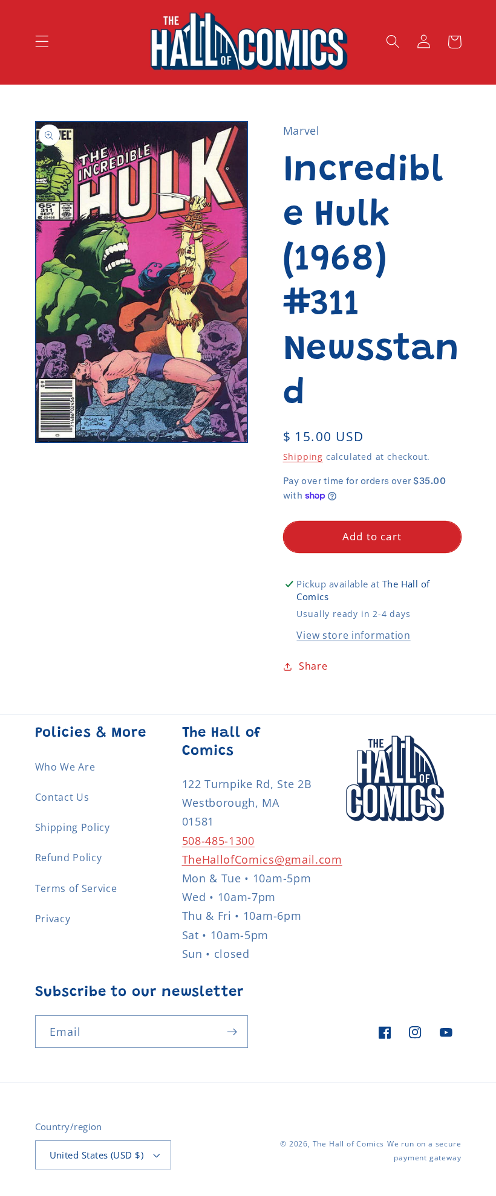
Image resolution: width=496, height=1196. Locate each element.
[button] (42, 42)
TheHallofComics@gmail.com (262, 859)
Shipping (303, 456)
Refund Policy (68, 857)
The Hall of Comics (349, 1143)
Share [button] (313, 666)
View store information (353, 635)
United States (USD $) (97, 1155)
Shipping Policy (72, 827)
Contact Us (62, 797)
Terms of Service (76, 888)
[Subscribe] (232, 1031)
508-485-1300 (218, 840)
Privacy (53, 918)
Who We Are (65, 767)
